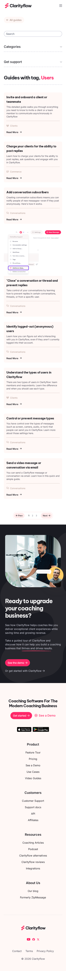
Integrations (33, 868)
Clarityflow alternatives (33, 855)
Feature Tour (33, 752)
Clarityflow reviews (33, 862)
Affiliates (33, 820)
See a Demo (33, 765)
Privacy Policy (45, 951)
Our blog (33, 891)
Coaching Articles (33, 842)
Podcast (33, 849)
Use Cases (33, 771)
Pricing (33, 759)
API (33, 813)
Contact (17, 951)
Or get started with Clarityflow (23, 670)
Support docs (33, 807)
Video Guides (33, 778)
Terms (29, 951)
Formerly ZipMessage (33, 897)
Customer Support (33, 800)
